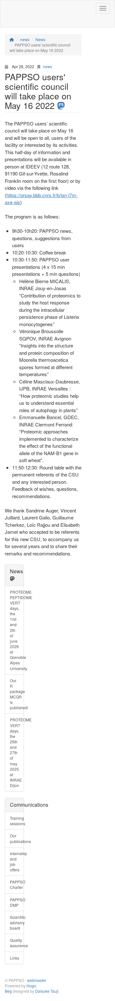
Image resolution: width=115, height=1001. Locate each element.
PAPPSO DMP (17, 902)
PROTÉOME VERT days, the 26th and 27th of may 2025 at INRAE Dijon (17, 752)
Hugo (31, 985)
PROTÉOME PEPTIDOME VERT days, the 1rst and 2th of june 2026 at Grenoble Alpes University (17, 630)
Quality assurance (17, 942)
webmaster (36, 980)
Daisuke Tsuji (46, 991)
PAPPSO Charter (17, 884)
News (16, 571)
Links (14, 958)
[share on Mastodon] (61, 105)
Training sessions (17, 820)
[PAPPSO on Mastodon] (12, 578)
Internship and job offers (17, 861)
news (47, 66)
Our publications (17, 838)
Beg (8, 991)
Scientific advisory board (17, 922)
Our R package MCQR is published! (17, 694)
